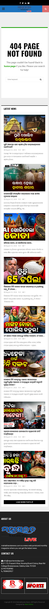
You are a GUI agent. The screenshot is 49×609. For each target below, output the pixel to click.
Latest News (10, 108)
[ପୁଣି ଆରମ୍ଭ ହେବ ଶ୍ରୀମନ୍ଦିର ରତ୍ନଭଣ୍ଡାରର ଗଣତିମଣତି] (24, 128)
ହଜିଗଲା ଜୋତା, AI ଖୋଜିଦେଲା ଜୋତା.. (18, 243)
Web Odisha (29, 604)
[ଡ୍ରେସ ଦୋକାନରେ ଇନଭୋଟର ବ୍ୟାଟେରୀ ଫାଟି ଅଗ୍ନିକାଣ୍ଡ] (24, 415)
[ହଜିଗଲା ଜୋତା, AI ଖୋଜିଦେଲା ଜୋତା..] (24, 227)
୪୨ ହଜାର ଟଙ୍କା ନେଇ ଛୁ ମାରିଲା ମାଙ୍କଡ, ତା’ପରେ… (24, 336)
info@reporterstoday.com (13, 561)
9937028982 (8, 569)
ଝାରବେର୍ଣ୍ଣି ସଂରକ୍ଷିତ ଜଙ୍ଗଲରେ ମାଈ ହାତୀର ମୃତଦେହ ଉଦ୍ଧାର (22, 195)
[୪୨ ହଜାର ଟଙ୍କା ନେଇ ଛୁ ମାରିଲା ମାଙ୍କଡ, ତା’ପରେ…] (24, 319)
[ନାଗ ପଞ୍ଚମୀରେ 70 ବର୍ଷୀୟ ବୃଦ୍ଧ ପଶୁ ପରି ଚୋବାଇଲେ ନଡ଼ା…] (24, 464)
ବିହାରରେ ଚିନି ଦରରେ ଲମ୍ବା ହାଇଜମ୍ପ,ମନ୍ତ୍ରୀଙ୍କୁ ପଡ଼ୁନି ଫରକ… (23, 288)
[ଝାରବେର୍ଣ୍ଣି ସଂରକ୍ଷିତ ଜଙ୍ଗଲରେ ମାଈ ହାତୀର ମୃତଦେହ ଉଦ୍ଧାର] (24, 177)
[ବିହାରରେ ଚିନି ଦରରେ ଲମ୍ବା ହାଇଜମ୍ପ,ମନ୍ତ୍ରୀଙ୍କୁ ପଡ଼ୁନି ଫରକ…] (24, 270)
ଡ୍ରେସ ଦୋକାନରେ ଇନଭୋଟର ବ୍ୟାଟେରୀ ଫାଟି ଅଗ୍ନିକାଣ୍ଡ (22, 433)
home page (10, 66)
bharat (7, 352)
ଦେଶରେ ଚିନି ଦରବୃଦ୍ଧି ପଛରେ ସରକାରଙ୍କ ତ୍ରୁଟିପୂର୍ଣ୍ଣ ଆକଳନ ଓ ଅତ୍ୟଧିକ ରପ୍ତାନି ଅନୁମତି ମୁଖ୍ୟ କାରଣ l (23, 382)
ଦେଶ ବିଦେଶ (9, 215)
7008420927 (8, 571)
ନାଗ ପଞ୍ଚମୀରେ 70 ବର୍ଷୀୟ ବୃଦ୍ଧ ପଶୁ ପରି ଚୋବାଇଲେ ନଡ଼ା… (20, 482)
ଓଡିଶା (7, 117)
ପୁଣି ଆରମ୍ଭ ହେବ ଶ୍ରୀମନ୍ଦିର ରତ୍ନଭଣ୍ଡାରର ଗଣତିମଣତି (22, 146)
